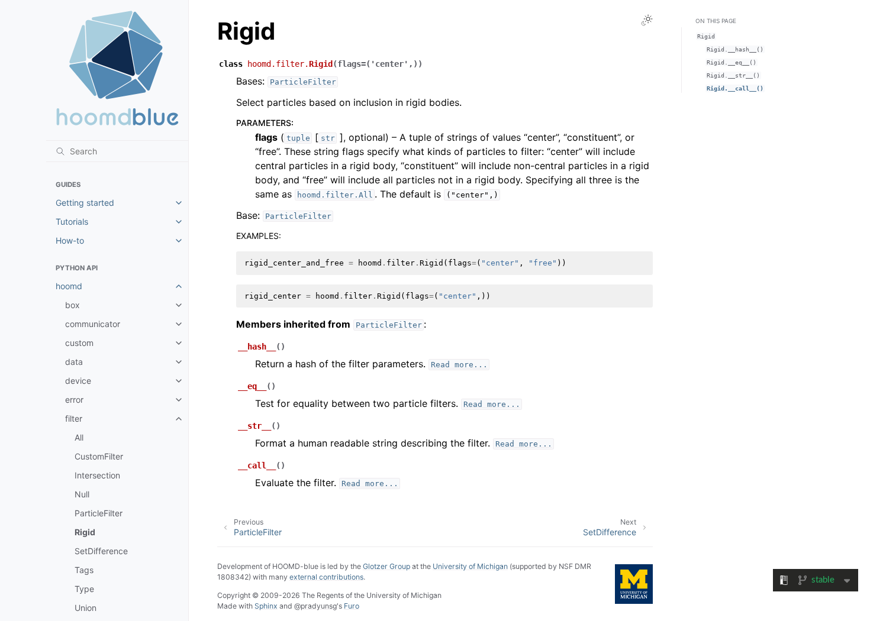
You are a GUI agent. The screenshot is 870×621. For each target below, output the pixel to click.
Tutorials (72, 221)
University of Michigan (470, 566)
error (74, 399)
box (72, 305)
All (79, 437)
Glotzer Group (386, 566)
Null (82, 494)
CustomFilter (99, 456)
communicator (92, 324)
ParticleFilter (99, 513)
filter (73, 418)
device (78, 381)
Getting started (85, 203)
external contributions (326, 577)
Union (85, 608)
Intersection (97, 475)
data (74, 362)
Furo (351, 605)
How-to (70, 240)
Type (84, 589)
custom (79, 343)
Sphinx (266, 605)
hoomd (69, 286)
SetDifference (101, 551)
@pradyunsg (315, 605)
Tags (84, 570)
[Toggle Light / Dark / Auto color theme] (647, 20)
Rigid (85, 532)
